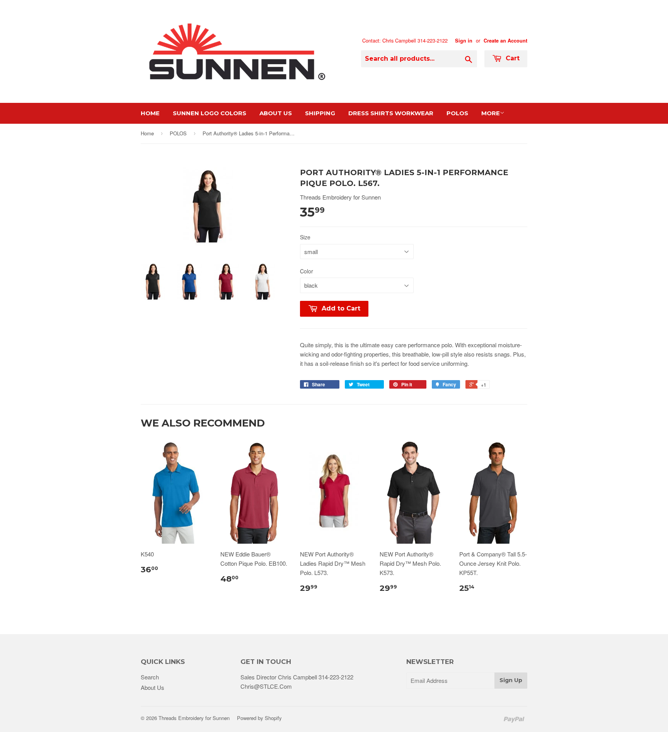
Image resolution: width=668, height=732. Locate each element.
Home (150, 113)
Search (150, 677)
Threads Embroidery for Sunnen (194, 718)
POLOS (178, 133)
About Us (275, 113)
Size (305, 237)
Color (306, 271)
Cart (512, 58)
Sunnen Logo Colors (209, 113)
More (490, 113)
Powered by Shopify (259, 718)
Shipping (320, 113)
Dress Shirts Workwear (390, 113)
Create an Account (505, 40)
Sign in (463, 40)
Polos (457, 113)
